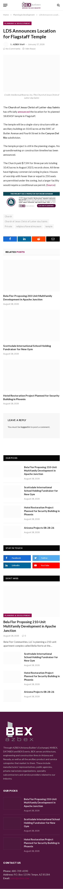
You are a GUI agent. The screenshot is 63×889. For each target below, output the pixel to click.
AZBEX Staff (19, 44)
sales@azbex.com (19, 878)
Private (8, 226)
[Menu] (5, 5)
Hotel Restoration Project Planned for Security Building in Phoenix (42, 511)
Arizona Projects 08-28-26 (39, 527)
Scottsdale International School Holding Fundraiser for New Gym (41, 491)
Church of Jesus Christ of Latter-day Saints (26, 221)
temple (48, 226)
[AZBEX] (31, 5)
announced (24, 111)
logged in (25, 427)
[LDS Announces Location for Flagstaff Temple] (31, 73)
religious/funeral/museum (28, 226)
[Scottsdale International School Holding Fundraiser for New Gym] (31, 325)
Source (51, 184)
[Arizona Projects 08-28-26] (12, 532)
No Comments (13, 48)
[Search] (58, 5)
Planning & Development (17, 23)
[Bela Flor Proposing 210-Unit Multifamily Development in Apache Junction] (31, 275)
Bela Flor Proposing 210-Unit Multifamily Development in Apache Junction (40, 471)
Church (8, 216)
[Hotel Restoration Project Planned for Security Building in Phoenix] (31, 375)
